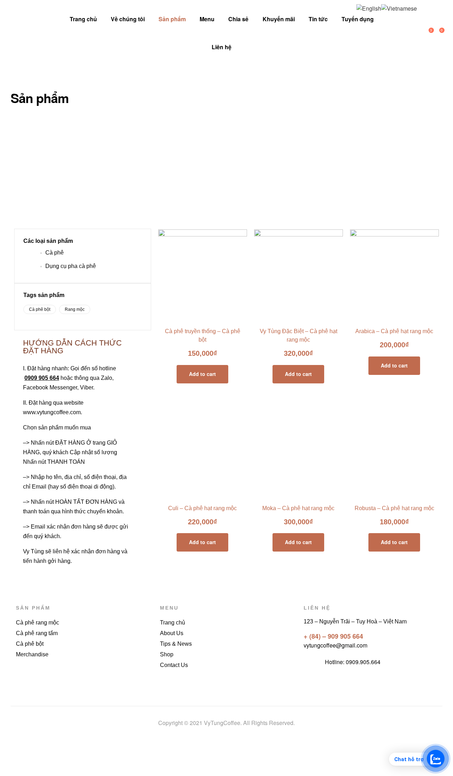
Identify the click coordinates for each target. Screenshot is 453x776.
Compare (203, 316)
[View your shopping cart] (435, 33)
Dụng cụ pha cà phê (70, 266)
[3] (424, 33)
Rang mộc (75, 309)
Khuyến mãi (279, 19)
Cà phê (54, 253)
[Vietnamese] (399, 8)
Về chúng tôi (128, 19)
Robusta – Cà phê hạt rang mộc (394, 508)
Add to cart (202, 373)
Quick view (218, 316)
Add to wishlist (187, 316)
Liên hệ (221, 47)
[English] (368, 8)
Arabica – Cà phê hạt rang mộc (394, 331)
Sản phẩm (172, 19)
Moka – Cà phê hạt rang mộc (298, 508)
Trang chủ (83, 19)
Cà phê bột (39, 309)
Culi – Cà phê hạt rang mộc (202, 508)
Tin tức (318, 19)
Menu (207, 19)
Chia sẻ (238, 19)
